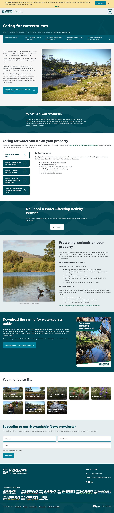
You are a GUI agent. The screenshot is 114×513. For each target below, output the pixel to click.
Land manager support (17, 32)
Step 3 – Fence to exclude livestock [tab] (11, 171)
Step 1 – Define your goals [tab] (12, 155)
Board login (42, 506)
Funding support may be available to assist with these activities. (79, 306)
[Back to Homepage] (54, 11)
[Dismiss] (109, 3)
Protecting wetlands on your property (75, 38)
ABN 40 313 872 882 (54, 506)
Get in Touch (91, 469)
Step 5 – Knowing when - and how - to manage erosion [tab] (13, 190)
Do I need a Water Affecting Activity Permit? (54, 38)
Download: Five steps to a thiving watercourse (17, 90)
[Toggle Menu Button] (110, 11)
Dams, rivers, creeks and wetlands (39, 32)
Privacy (25, 506)
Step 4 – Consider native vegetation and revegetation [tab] (12, 180)
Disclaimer (18, 506)
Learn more (100, 3)
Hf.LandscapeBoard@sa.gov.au (101, 477)
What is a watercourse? (11, 37)
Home (4, 32)
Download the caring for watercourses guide (95, 38)
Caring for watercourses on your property (33, 38)
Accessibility (33, 506)
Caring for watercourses (62, 32)
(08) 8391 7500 (97, 474)
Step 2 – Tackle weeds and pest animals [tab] (13, 163)
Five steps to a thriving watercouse (18, 345)
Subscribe (8, 455)
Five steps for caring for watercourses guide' (83, 145)
